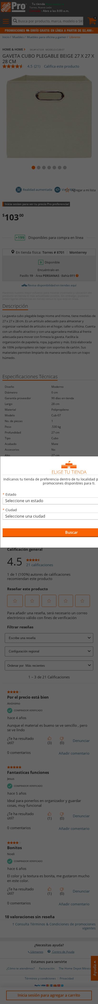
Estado (10, 494)
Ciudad (11, 510)
